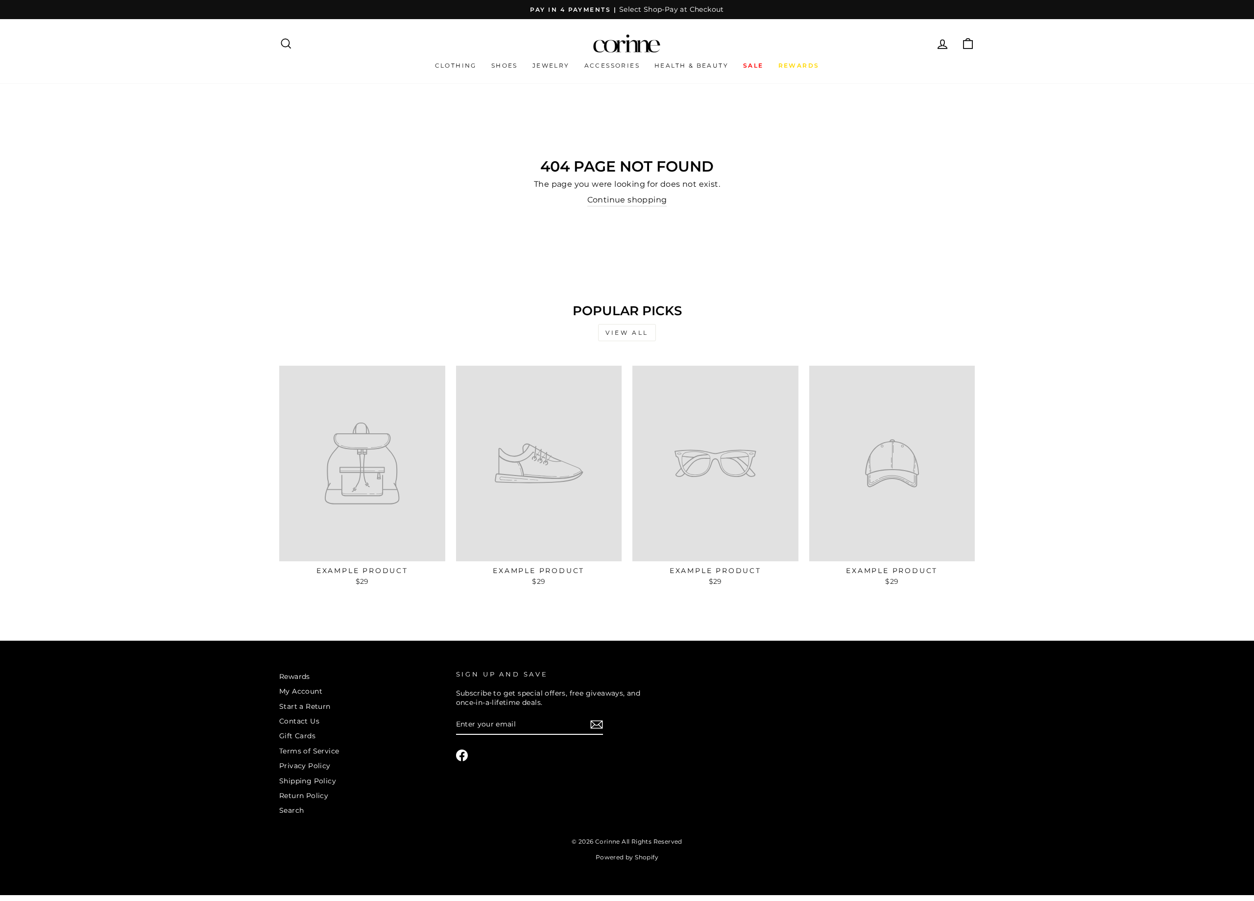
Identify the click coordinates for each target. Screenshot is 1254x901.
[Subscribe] (596, 724)
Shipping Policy (307, 781)
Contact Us (299, 721)
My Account (300, 691)
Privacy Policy (305, 766)
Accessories (612, 65)
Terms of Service (309, 751)
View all (627, 332)
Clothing (456, 65)
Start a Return (305, 706)
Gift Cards (297, 736)
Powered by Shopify (627, 857)
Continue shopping (627, 199)
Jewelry (551, 65)
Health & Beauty (691, 65)
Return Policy (303, 796)
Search (291, 810)
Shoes (504, 65)
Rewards (294, 676)
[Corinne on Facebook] (462, 755)
